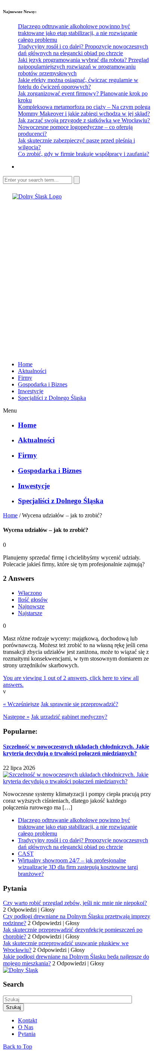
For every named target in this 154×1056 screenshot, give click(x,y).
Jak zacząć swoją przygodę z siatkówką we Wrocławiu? (84, 120)
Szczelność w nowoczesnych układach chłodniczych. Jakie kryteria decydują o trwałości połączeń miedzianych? (76, 749)
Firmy (25, 378)
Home (25, 364)
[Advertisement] (77, 277)
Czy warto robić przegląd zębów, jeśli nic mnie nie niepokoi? (75, 903)
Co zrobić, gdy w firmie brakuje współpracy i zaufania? (83, 154)
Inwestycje (30, 391)
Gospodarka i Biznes (42, 384)
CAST (26, 853)
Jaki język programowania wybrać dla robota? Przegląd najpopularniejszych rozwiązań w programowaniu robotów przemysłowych (83, 66)
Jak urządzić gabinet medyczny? (69, 717)
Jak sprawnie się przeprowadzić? (79, 704)
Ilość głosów (33, 599)
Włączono (30, 593)
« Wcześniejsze (21, 704)
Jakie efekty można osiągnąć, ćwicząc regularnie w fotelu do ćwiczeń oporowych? (78, 83)
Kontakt (27, 1020)
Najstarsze (30, 613)
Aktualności (32, 371)
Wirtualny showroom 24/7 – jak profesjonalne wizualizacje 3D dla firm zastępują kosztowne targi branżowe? (78, 867)
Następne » (16, 717)
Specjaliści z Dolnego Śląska (52, 398)
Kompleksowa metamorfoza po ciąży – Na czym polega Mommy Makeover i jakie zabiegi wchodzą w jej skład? (84, 110)
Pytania (27, 1034)
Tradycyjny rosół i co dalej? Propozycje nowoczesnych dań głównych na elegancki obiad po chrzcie (83, 49)
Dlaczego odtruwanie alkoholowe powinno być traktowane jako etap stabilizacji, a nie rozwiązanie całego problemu (77, 33)
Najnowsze (31, 606)
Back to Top (17, 1046)
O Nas (25, 1027)
